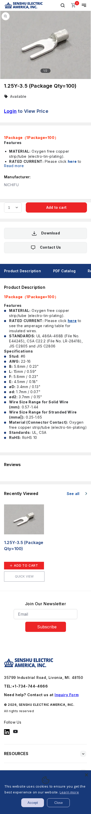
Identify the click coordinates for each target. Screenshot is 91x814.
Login (10, 111)
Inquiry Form (67, 695)
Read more (14, 166)
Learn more (69, 792)
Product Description (22, 271)
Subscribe (47, 626)
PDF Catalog (64, 271)
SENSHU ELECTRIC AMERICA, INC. (46, 705)
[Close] (86, 774)
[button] (63, 5)
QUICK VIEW (24, 576)
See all (74, 493)
